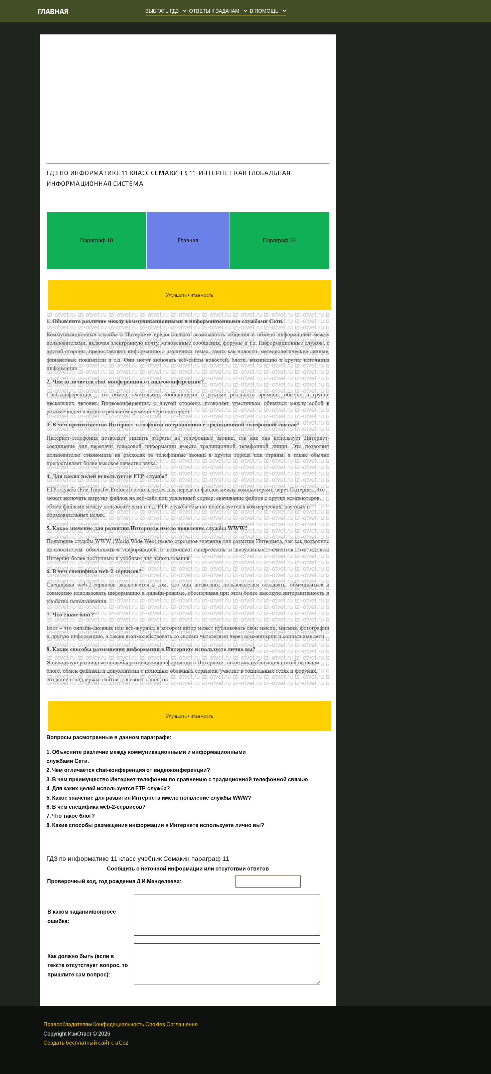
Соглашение (182, 1024)
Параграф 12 (279, 240)
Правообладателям (67, 1024)
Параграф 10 (96, 240)
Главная (53, 11)
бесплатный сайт (88, 1043)
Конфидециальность (118, 1024)
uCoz (121, 1043)
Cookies (155, 1024)
